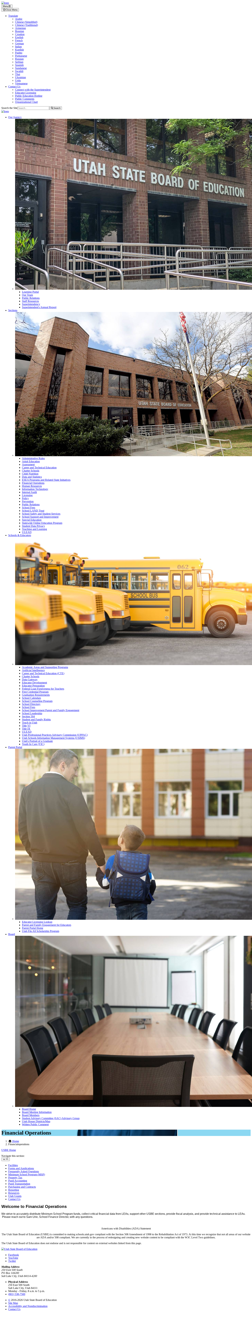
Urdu (18, 80)
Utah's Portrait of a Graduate (37, 741)
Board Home (29, 1109)
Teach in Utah (29, 722)
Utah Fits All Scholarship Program (40, 931)
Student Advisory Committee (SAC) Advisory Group (51, 1118)
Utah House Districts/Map (36, 1121)
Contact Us (14, 86)
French (19, 40)
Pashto (18, 52)
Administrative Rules (33, 458)
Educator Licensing (25, 92)
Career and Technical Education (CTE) (43, 673)
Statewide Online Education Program (42, 522)
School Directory (31, 704)
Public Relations (31, 298)
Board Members (30, 1115)
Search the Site (9, 107)
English (19, 37)
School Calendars (31, 698)
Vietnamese (21, 83)
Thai (17, 74)
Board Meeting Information (37, 1112)
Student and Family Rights (36, 719)
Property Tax (15, 1177)
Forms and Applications (21, 1168)
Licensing (27, 495)
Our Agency (15, 117)
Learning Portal (30, 291)
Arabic (18, 18)
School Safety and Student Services (41, 513)
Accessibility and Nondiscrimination (27, 1306)
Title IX (26, 728)
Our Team (27, 294)
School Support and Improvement (40, 516)
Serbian (19, 62)
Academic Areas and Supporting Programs (45, 667)
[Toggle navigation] (5, 1159)
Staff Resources (30, 301)
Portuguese (21, 55)
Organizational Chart (26, 102)
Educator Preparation (33, 685)
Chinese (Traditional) (26, 25)
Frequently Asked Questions (23, 1171)
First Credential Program (35, 691)
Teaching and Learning (34, 529)
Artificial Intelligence (33, 670)
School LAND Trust (33, 510)
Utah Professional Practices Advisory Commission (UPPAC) (55, 734)
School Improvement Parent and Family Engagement (50, 710)
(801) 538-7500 (16, 1294)
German (19, 43)
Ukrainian (20, 77)
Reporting (13, 1189)
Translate (13, 15)
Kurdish (19, 49)
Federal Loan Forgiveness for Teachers (43, 688)
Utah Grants (14, 1196)
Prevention (28, 501)
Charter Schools (30, 470)
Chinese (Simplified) (26, 22)
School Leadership (32, 713)
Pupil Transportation (19, 1183)
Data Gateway (30, 679)
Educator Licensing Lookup (37, 921)
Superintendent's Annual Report (39, 307)
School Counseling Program (37, 701)
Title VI (26, 725)
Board (11, 934)
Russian (19, 58)
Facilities (13, 1165)
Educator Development (34, 682)
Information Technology (35, 489)
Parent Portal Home (32, 928)
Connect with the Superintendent (33, 89)
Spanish (19, 65)
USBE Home (8, 1150)
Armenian (20, 28)
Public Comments (24, 98)
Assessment (28, 464)
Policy (25, 498)
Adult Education (31, 461)
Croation (20, 34)
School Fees (28, 507)
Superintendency (31, 304)
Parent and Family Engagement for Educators (46, 924)
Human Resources (32, 486)
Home (15, 1141)
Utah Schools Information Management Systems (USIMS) (53, 738)
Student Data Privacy (33, 526)
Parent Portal (15, 747)
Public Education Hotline (28, 95)
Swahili (19, 71)
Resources (13, 1193)
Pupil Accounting (17, 1180)
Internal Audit (29, 492)
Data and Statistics (32, 476)
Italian (18, 46)
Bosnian (19, 31)
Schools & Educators (19, 535)
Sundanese (21, 68)
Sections (12, 310)
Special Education (31, 519)
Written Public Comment (35, 1124)
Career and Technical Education (39, 467)
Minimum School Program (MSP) (26, 1174)
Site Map (13, 1303)
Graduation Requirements (36, 694)
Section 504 (28, 716)
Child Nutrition (30, 473)
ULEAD (27, 532)
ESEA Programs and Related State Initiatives (46, 479)
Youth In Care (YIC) (33, 744)
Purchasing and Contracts (22, 1186)
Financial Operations (33, 482)
